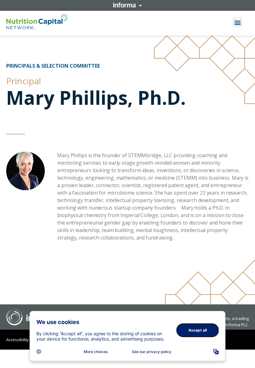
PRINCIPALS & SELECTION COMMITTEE (53, 65)
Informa (127, 4)
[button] (237, 22)
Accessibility (17, 339)
